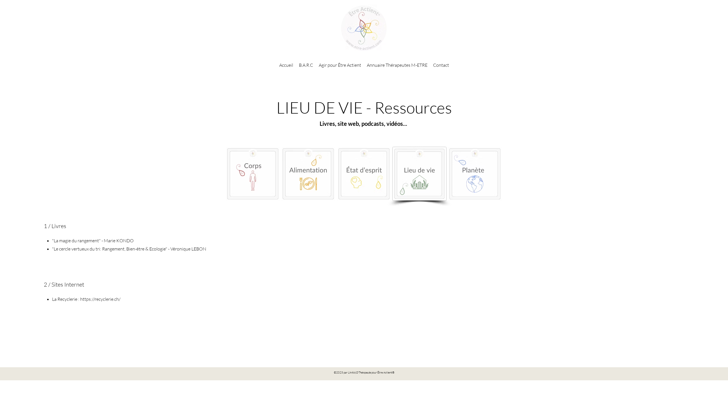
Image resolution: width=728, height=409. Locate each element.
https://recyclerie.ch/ (100, 299)
